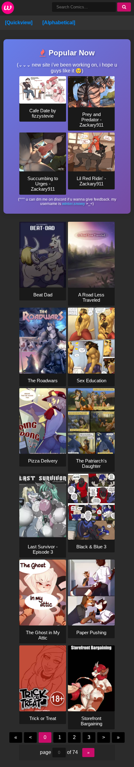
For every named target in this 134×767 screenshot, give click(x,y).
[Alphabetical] (58, 22)
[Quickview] (18, 22)
